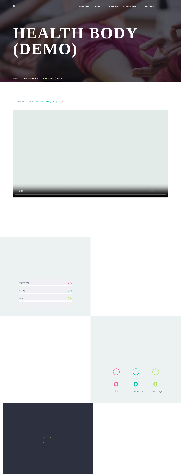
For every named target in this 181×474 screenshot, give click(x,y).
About (99, 6)
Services (113, 6)
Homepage (84, 6)
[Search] (168, 6)
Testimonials (130, 6)
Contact (149, 6)
